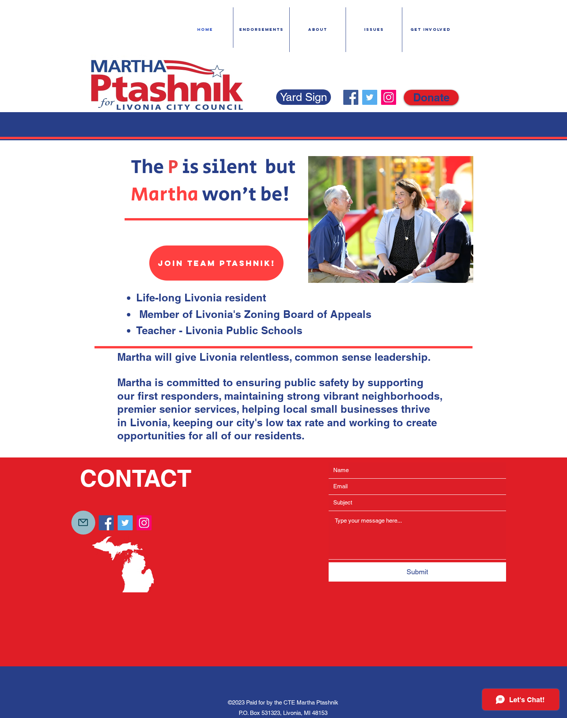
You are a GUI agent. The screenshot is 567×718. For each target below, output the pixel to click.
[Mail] (83, 523)
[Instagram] (388, 97)
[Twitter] (369, 97)
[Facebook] (350, 97)
